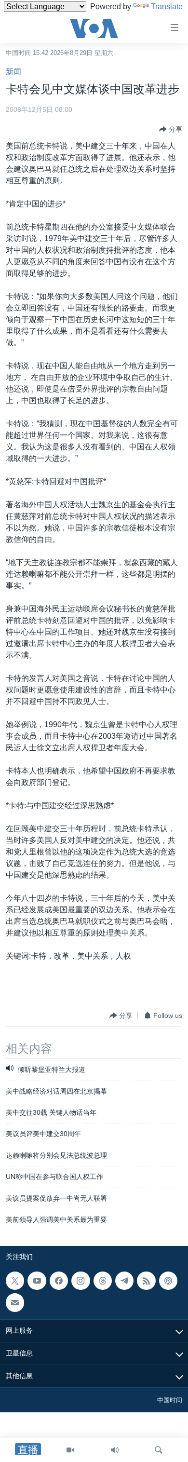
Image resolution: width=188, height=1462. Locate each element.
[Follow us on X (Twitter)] (15, 1281)
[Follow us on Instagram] (80, 1281)
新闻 (13, 72)
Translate (167, 6)
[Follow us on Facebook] (59, 1281)
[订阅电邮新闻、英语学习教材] (15, 1302)
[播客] (168, 1281)
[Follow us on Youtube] (36, 1281)
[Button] (170, 129)
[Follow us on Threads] (103, 1281)
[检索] (158, 1450)
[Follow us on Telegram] (124, 1281)
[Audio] (114, 1450)
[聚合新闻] (146, 1281)
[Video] (70, 1450)
